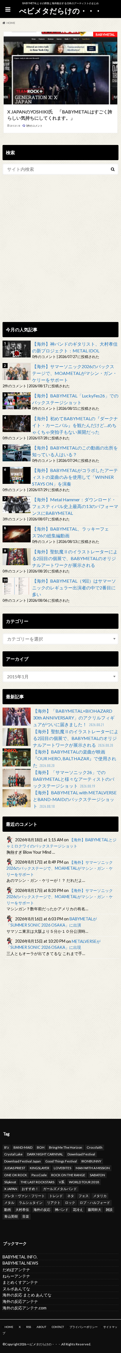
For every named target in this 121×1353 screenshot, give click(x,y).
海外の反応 (41, 1209)
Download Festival (81, 1154)
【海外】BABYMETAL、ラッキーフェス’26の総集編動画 (70, 532)
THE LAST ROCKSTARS (37, 1182)
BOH (40, 1147)
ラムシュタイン (30, 1202)
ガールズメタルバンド (60, 1189)
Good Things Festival (61, 1161)
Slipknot (10, 1182)
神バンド (61, 1209)
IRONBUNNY (91, 1161)
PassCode (39, 1175)
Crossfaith (94, 1147)
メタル (9, 1202)
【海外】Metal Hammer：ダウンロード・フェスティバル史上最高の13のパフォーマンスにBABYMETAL (75, 506)
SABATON (97, 1175)
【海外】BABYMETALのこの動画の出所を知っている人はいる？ (75, 451)
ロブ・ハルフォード (95, 1202)
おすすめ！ (30, 1189)
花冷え (78, 1209)
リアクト (53, 1202)
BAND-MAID (23, 1147)
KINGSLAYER (39, 1168)
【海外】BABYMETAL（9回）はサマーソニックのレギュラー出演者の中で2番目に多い (74, 587)
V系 (61, 1182)
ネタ (70, 1196)
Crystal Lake (13, 1154)
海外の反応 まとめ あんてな (27, 1294)
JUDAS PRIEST (14, 1168)
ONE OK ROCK (15, 1175)
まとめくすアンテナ (20, 1282)
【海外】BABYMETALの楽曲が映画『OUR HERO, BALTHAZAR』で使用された (74, 758)
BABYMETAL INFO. (20, 1256)
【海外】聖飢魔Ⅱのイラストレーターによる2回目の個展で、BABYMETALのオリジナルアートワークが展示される (75, 558)
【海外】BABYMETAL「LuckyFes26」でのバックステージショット (75, 399)
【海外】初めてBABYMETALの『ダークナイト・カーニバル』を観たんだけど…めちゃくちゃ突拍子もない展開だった (75, 425)
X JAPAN (10, 1189)
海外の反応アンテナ (20, 1301)
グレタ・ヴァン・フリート (24, 1196)
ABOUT (41, 1327)
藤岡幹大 (94, 1209)
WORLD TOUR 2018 (84, 1182)
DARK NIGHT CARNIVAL (45, 1154)
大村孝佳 (22, 1209)
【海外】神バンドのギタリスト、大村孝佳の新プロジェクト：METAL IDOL (75, 347)
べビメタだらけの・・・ (60, 10)
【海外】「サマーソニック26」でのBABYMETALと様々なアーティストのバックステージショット (73, 779)
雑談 (109, 1209)
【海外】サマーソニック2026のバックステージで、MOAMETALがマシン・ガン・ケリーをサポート (74, 373)
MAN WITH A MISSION (93, 1168)
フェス (84, 1196)
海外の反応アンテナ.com (24, 1307)
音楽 (25, 1216)
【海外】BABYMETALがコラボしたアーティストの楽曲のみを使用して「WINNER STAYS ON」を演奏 (75, 477)
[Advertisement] (60, 254)
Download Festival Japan (22, 1161)
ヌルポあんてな (16, 1288)
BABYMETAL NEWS (20, 1263)
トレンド (56, 1196)
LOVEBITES (62, 1168)
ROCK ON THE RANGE (68, 1175)
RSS (28, 1327)
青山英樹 (11, 1216)
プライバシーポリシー (84, 1327)
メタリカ (100, 1196)
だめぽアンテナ (16, 1269)
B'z (6, 1147)
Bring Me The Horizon (65, 1147)
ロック (70, 1202)
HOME (9, 1327)
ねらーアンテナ (16, 1276)
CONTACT (58, 1327)
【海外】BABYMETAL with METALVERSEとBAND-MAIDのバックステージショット (74, 799)
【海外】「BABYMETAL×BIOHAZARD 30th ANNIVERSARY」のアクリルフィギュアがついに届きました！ (74, 717)
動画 (7, 1209)
